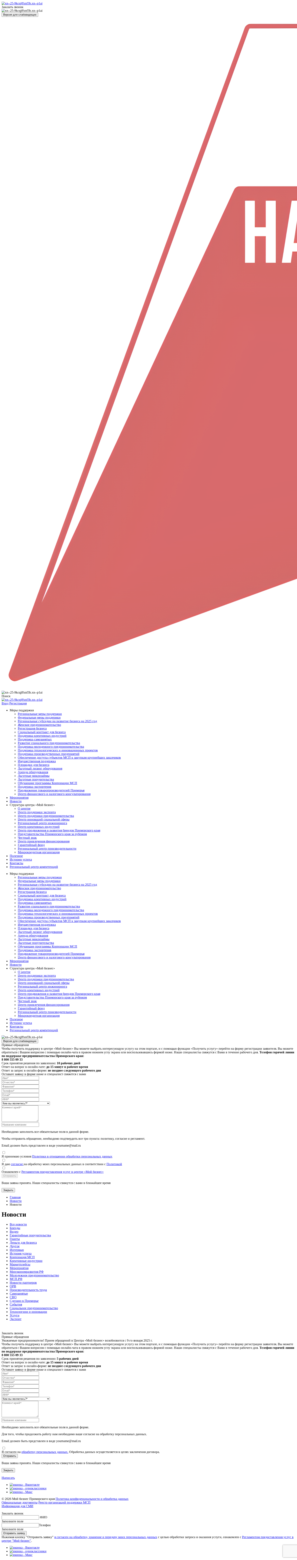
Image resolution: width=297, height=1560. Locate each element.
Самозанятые (19, 1293)
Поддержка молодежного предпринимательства (51, 746)
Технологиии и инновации (28, 1311)
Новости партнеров (23, 1282)
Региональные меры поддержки (40, 714)
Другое (15, 1246)
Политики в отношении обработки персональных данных (72, 1156)
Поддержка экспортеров (34, 786)
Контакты (16, 863)
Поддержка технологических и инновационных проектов (58, 750)
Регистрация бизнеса (32, 728)
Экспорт (15, 1319)
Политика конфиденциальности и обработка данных (92, 1499)
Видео (14, 1231)
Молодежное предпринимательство (34, 1275)
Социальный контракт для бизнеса (42, 732)
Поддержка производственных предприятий (48, 754)
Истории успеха (21, 859)
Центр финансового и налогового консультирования (54, 794)
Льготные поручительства (36, 779)
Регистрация (18, 703)
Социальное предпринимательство (34, 1308)
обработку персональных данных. (44, 1452)
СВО (13, 1297)
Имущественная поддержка (37, 761)
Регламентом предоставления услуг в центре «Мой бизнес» (62, 1171)
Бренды (15, 1228)
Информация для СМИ (17, 1506)
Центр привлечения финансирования (44, 841)
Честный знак (27, 837)
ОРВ (13, 1286)
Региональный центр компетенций (34, 866)
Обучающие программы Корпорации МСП (47, 783)
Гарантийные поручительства (30, 1235)
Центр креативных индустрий (39, 826)
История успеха (21, 1253)
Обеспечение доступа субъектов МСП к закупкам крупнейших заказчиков (69, 757)
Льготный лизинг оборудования (40, 768)
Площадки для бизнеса (33, 765)
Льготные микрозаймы (34, 775)
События (16, 1304)
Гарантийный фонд (31, 845)
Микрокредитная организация (39, 852)
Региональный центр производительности (47, 848)
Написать (8, 1478)
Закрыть (8, 1190)
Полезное (16, 856)
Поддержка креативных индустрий (42, 735)
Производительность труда (28, 1290)
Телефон (45, 1525)
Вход (5, 703)
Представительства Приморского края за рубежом (52, 834)
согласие (17, 1164)
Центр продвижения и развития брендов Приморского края (59, 830)
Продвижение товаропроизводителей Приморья (51, 790)
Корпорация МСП (22, 1257)
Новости (16, 801)
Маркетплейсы (20, 1264)
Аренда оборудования (33, 772)
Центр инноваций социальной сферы (44, 819)
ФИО (43, 1517)
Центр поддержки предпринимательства (46, 816)
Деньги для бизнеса (23, 1242)
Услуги (14, 1315)
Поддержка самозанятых (35, 739)
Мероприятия (19, 797)
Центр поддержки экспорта (37, 812)
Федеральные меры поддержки (39, 717)
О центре (24, 808)
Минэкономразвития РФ (27, 1271)
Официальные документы (20, 1502)
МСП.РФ (16, 1279)
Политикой (114, 1164)
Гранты (15, 1239)
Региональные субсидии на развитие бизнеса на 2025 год (57, 721)
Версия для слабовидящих (20, 14)
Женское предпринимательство (39, 725)
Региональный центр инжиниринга (42, 823)
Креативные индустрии (26, 1260)
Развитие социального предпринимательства (49, 743)
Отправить (9, 1175)
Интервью (17, 1250)
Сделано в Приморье (24, 1301)
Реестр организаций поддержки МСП (64, 1502)
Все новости (18, 1224)
